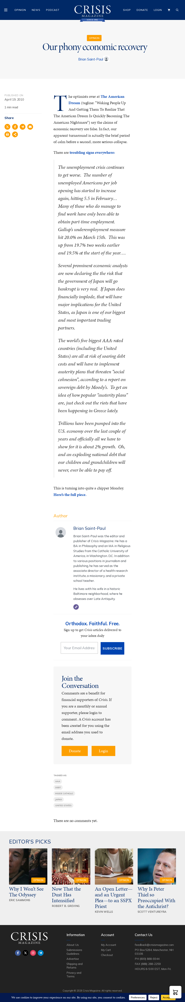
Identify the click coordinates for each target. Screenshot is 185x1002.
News (36, 10)
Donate (142, 10)
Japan (58, 799)
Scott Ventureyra (152, 911)
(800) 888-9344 (149, 959)
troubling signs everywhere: (92, 152)
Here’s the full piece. (70, 494)
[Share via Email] (30, 127)
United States (63, 805)
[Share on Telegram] (22, 127)
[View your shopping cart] (169, 10)
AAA (57, 781)
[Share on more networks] (15, 134)
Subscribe (112, 648)
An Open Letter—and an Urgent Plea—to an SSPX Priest (114, 897)
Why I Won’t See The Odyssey (26, 891)
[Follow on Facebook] (18, 953)
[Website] (76, 607)
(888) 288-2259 (151, 964)
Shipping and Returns (74, 965)
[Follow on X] (25, 953)
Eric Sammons (19, 900)
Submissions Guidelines (74, 951)
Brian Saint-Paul (90, 59)
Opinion (20, 10)
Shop (127, 10)
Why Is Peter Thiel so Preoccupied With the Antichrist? (156, 897)
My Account (108, 945)
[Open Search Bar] (177, 10)
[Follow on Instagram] (33, 953)
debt (58, 787)
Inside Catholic (64, 793)
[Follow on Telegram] (41, 953)
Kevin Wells (104, 911)
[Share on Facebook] (15, 127)
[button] (175, 992)
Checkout (107, 955)
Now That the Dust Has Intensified (66, 894)
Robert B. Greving (65, 906)
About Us (72, 945)
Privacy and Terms (73, 974)
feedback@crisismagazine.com (154, 945)
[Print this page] (7, 134)
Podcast (52, 10)
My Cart (106, 950)
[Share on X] (7, 127)
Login (158, 10)
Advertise (72, 959)
